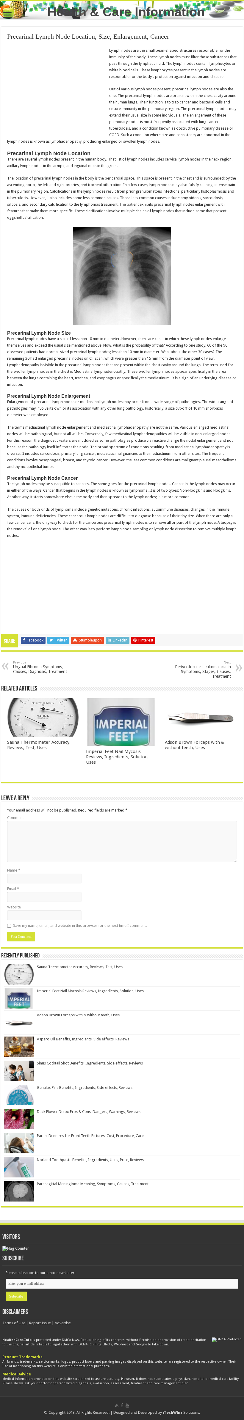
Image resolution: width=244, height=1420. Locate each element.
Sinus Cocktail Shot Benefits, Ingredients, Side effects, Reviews (90, 1063)
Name (13, 870)
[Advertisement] (57, 90)
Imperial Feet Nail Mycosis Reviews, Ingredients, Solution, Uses (117, 757)
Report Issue (40, 1323)
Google (141, 1344)
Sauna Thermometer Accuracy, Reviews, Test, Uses (39, 745)
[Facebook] (122, 1405)
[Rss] (117, 1405)
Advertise (63, 1323)
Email (13, 888)
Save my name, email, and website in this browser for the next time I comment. (80, 925)
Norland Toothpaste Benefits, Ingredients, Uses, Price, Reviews (90, 1160)
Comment (15, 817)
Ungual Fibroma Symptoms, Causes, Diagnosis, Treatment (40, 667)
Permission (148, 1340)
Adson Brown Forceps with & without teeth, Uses (194, 745)
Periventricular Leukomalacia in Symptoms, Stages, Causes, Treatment (203, 670)
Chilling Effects (101, 1344)
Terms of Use (13, 1323)
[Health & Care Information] (124, 11)
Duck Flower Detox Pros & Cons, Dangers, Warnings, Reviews (88, 1111)
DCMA (83, 1344)
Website (14, 907)
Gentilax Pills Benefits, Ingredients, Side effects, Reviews (84, 1087)
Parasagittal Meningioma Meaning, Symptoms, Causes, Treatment (92, 1184)
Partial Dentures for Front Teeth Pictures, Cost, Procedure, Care (90, 1135)
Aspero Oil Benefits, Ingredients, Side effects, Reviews (83, 1039)
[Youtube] (127, 1405)
